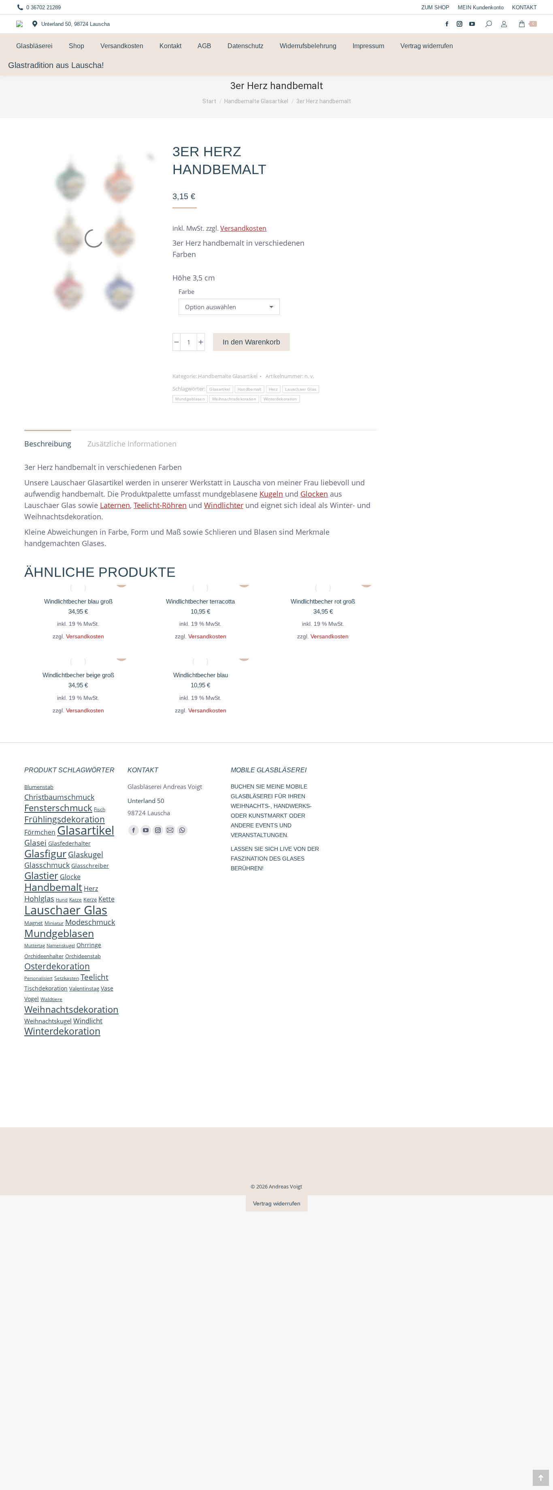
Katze (75, 899)
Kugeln (271, 494)
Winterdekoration (280, 399)
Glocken (314, 494)
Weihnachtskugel (48, 1021)
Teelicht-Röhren (160, 505)
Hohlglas (39, 898)
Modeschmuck (90, 922)
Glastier (41, 875)
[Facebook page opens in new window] (447, 24)
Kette (106, 898)
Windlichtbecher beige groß (78, 675)
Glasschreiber (90, 865)
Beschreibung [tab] (47, 443)
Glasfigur (45, 853)
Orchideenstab (83, 956)
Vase (107, 988)
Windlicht (87, 1020)
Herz (273, 389)
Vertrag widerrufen (276, 1203)
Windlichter (223, 505)
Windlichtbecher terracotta (200, 601)
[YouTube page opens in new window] (472, 24)
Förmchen (39, 832)
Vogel (31, 999)
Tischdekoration (46, 988)
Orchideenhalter (44, 956)
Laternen (115, 505)
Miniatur (54, 923)
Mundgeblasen (190, 399)
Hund (62, 900)
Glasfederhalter (69, 843)
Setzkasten (66, 978)
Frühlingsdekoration (64, 819)
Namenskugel (61, 945)
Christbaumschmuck (59, 797)
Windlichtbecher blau (200, 675)
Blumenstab (38, 787)
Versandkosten (243, 228)
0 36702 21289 (43, 7)
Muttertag (34, 945)
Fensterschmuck (58, 807)
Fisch (99, 809)
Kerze (90, 899)
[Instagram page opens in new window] (459, 24)
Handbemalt (250, 389)
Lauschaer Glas (300, 389)
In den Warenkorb (251, 342)
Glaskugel (85, 854)
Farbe (186, 291)
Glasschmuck (47, 865)
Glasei (35, 842)
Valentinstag (84, 988)
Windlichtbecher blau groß (78, 601)
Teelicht (94, 977)
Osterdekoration (57, 966)
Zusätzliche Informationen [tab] (132, 443)
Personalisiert (38, 978)
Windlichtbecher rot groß (323, 601)
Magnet (33, 923)
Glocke (70, 876)
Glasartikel (219, 389)
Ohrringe (89, 945)
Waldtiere (51, 999)
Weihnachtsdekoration (234, 399)
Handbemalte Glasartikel (227, 376)
